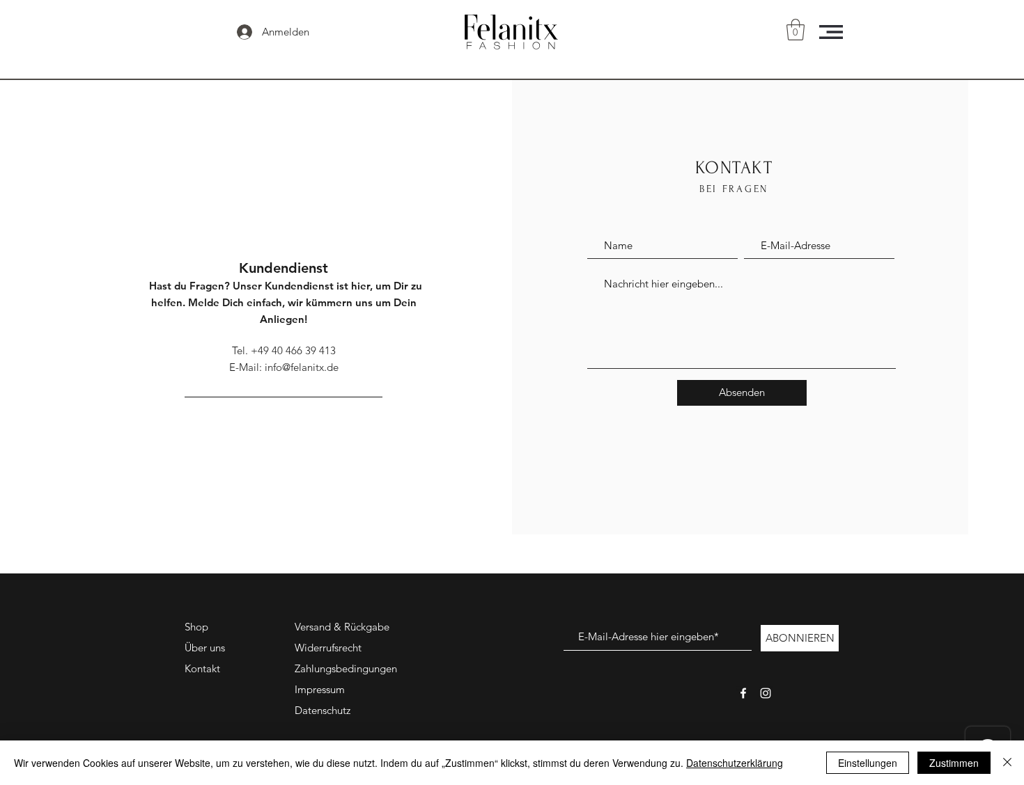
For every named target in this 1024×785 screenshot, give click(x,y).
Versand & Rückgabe (342, 626)
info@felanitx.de (302, 367)
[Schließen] (1007, 763)
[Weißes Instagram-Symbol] (766, 693)
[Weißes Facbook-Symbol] (743, 693)
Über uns (205, 647)
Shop (196, 626)
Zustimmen (954, 763)
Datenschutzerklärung (734, 763)
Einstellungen (867, 763)
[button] (795, 29)
